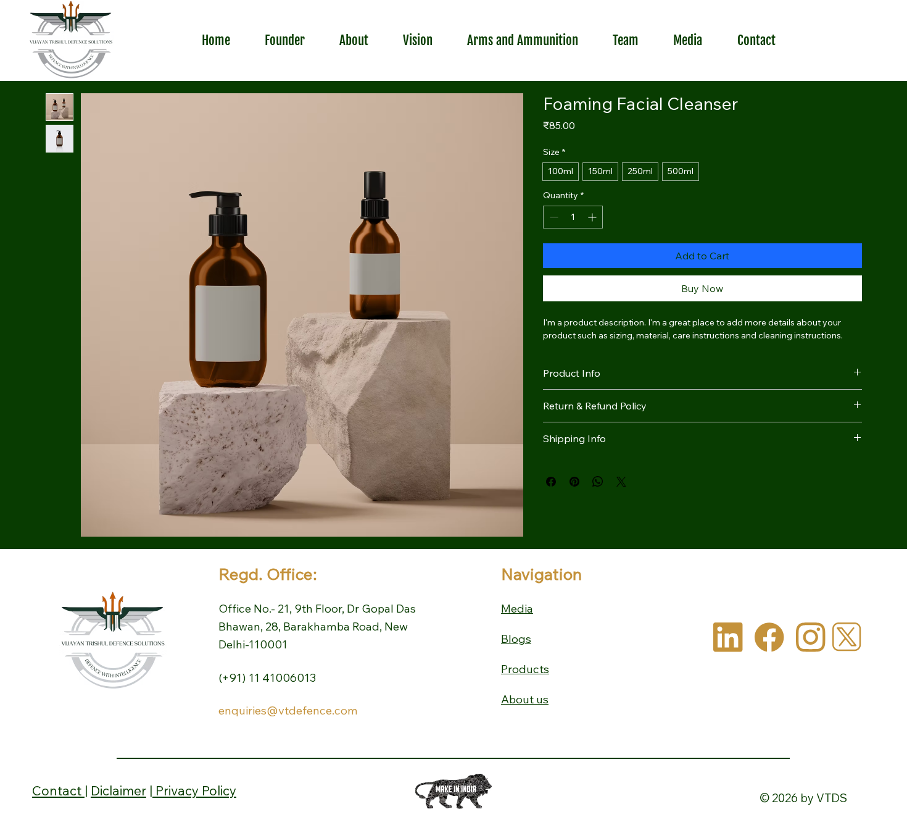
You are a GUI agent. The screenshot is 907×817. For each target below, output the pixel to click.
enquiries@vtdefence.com (288, 710)
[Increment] (593, 217)
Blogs (516, 639)
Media (517, 608)
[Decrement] (552, 217)
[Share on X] (621, 481)
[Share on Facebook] (551, 481)
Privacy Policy (194, 790)
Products (525, 669)
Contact (58, 790)
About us (525, 699)
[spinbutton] (573, 217)
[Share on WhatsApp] (597, 481)
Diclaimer (118, 790)
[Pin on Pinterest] (574, 481)
